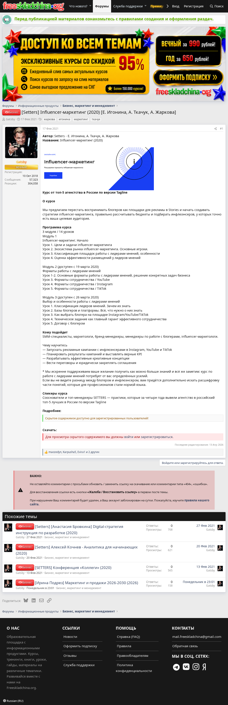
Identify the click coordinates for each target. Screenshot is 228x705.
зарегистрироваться (157, 437)
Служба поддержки (128, 6)
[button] (90, 5)
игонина (64, 119)
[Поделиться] (215, 129)
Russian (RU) (14, 701)
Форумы (102, 6)
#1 (221, 128)
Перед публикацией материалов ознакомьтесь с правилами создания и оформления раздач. (114, 18)
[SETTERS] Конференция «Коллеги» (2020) (73, 567)
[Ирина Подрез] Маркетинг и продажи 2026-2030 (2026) (86, 582)
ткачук (96, 119)
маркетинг (81, 119)
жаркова (49, 119)
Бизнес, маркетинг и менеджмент (67, 537)
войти (128, 437)
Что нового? (78, 6)
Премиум (158, 6)
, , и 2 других (74, 452)
